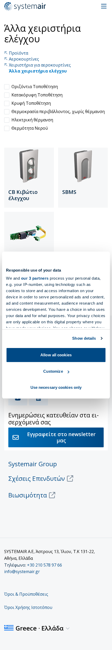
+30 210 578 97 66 (44, 565)
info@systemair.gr (22, 571)
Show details (84, 338)
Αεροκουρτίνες (24, 59)
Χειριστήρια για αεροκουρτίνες (40, 65)
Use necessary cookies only (56, 387)
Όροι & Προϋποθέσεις (26, 594)
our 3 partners (35, 278)
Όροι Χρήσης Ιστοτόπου (28, 607)
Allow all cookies (56, 355)
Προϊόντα (18, 53)
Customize (53, 371)
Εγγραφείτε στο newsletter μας (61, 437)
